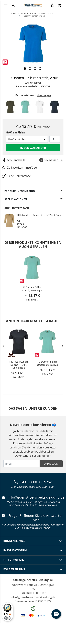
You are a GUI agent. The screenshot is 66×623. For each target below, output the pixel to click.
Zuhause (15, 13)
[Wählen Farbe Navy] (55, 108)
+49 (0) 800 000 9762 (36, 482)
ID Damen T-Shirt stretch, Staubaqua (32, 289)
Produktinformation (19, 191)
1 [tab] (25, 68)
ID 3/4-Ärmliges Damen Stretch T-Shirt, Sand (39, 215)
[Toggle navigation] (6, 5)
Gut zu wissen (13, 560)
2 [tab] (30, 68)
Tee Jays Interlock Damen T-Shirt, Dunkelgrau (18, 364)
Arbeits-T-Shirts (45, 13)
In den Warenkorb (33, 147)
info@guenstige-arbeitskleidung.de (36, 497)
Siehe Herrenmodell (19, 176)
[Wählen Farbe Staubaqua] (26, 108)
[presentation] (61, 346)
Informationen (15, 550)
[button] (56, 614)
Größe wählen (15, 132)
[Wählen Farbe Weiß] (40, 108)
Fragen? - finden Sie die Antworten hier (35, 517)
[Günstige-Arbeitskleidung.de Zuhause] (33, 5)
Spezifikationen (15, 199)
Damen (24, 13)
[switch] (7, 618)
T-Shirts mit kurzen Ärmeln (33, 15)
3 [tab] (35, 68)
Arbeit (33, 13)
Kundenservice (14, 541)
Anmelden (51, 463)
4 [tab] (40, 68)
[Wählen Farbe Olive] (11, 108)
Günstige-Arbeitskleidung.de (33, 580)
